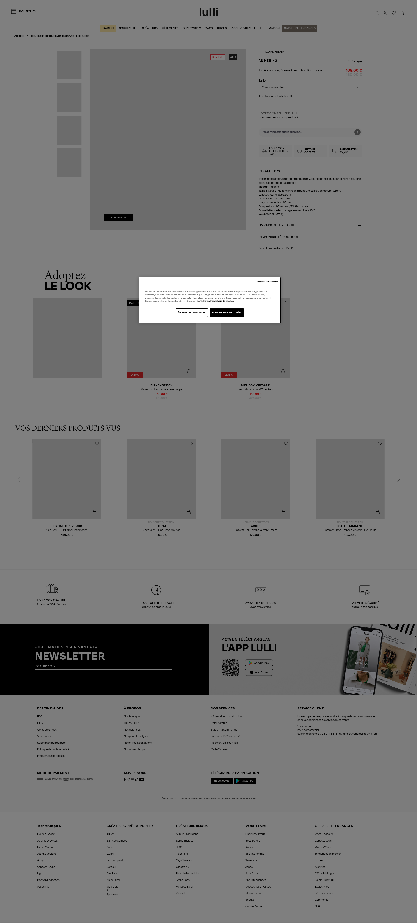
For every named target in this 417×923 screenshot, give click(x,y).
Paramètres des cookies (191, 312)
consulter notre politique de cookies (215, 301)
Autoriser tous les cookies (226, 312)
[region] (210, 300)
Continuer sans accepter (266, 282)
